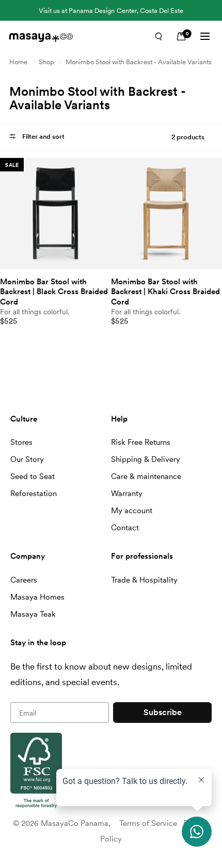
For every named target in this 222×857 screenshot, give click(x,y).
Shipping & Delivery (145, 459)
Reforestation (33, 493)
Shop (46, 62)
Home (18, 62)
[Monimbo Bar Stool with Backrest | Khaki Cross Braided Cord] (166, 213)
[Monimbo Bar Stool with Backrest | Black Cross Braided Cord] (55, 213)
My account (131, 510)
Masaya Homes (37, 597)
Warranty (126, 493)
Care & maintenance (146, 476)
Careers (23, 580)
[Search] (158, 36)
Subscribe (163, 712)
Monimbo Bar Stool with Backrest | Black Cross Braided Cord (54, 292)
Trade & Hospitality (144, 580)
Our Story (27, 459)
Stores (21, 442)
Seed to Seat (32, 476)
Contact (125, 527)
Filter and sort (43, 136)
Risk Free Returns (140, 442)
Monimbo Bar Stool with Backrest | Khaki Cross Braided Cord (165, 292)
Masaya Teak (33, 614)
